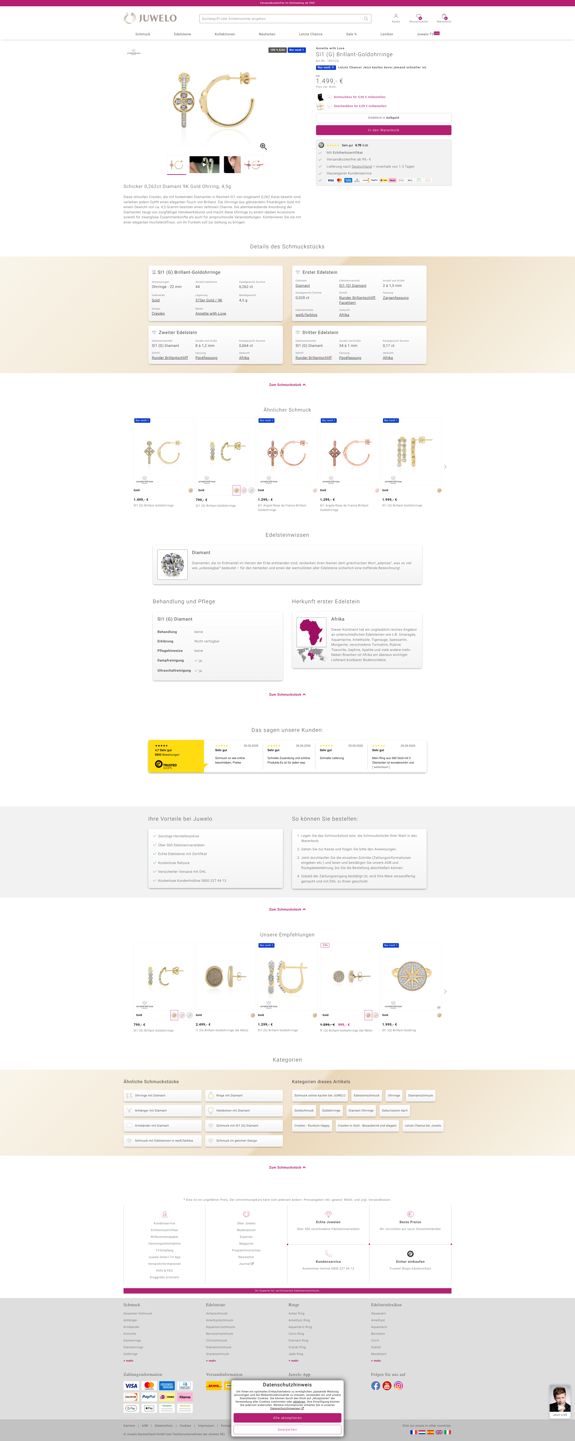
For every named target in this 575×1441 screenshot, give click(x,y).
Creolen (158, 313)
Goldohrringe (331, 1111)
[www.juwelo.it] (447, 1432)
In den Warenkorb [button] (383, 130)
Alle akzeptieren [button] (287, 1418)
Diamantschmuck (420, 1096)
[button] (396, 19)
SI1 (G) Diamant (352, 285)
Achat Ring (297, 1314)
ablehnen (299, 1402)
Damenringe (132, 1341)
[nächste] (444, 466)
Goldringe (131, 1354)
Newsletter (246, 1257)
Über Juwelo (246, 1223)
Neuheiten (267, 34)
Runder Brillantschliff (170, 358)
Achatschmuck (217, 1314)
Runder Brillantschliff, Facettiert (357, 300)
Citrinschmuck (216, 1341)
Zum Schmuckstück (285, 385)
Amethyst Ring (299, 1320)
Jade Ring (296, 1354)
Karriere (129, 1426)
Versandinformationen (164, 1264)
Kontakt (226, 1426)
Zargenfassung (396, 298)
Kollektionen (225, 34)
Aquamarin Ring (300, 1327)
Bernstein (378, 1334)
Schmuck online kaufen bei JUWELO (319, 1096)
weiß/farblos (306, 315)
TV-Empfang (165, 1250)
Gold (156, 300)
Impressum (206, 1426)
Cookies (185, 1426)
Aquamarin (379, 1327)
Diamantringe (133, 1347)
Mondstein (379, 1354)
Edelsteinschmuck (367, 1096)
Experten (246, 1237)
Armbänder (132, 1327)
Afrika (344, 315)
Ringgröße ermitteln (164, 1277)
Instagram (398, 1385)
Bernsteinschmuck (219, 1334)
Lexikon (387, 34)
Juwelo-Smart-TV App (164, 1257)
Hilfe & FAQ (164, 1271)
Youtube (387, 1385)
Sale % (351, 34)
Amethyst (378, 1320)
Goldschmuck (304, 1111)
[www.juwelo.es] (430, 1432)
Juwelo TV (428, 34)
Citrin (375, 1341)
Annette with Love (210, 313)
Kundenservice (164, 1223)
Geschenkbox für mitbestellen (360, 106)
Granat (376, 1347)
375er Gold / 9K (208, 300)
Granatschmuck (217, 1354)
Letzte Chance (311, 34)
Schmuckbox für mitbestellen (360, 97)
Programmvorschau (246, 1250)
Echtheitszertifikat (164, 1230)
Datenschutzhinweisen (285, 1409)
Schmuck (142, 34)
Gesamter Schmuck (138, 1314)
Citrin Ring (296, 1334)
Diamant (303, 285)
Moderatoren (246, 1230)
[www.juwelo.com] (439, 1432)
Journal (244, 1264)
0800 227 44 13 (342, 1269)
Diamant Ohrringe (361, 1111)
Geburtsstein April (394, 1111)
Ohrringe (394, 1096)
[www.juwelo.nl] (422, 1432)
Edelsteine (182, 34)
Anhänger (130, 1320)
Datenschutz (164, 1426)
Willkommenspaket (164, 1237)
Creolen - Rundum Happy (312, 1126)
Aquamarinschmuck (220, 1327)
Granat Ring (297, 1347)
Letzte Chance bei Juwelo (423, 1126)
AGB (145, 1426)
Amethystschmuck (219, 1320)
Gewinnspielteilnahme (164, 1244)
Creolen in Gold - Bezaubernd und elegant (367, 1126)
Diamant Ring (298, 1341)
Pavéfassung (206, 358)
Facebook (375, 1385)
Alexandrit (378, 1314)
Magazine (246, 1244)
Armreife (130, 1334)
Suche (367, 18)
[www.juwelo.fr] (413, 1432)
